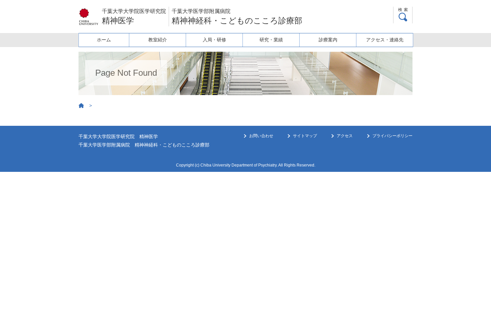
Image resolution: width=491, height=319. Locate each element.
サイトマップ (305, 135)
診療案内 (328, 39)
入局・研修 (214, 39)
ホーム (104, 39)
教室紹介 (157, 39)
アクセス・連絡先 (384, 39)
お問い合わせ (261, 135)
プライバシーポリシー (392, 135)
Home (81, 106)
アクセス (345, 135)
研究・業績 (271, 39)
